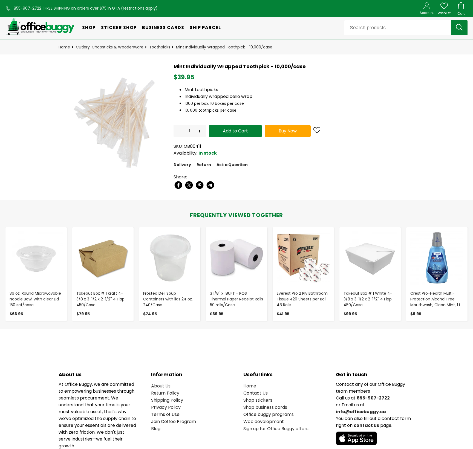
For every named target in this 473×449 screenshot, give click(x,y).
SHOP (89, 27)
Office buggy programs (268, 414)
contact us (366, 425)
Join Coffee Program (173, 421)
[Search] (459, 27)
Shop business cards (265, 407)
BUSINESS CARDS (163, 27)
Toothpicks (159, 47)
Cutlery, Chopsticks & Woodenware (109, 47)
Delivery (182, 164)
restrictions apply (139, 8)
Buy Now (288, 131)
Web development (263, 421)
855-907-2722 (28, 8)
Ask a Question (232, 164)
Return (204, 164)
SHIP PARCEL (205, 27)
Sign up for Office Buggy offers (275, 428)
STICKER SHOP (119, 27)
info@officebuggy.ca (361, 412)
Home (64, 47)
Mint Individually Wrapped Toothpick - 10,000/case (224, 47)
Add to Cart (235, 131)
